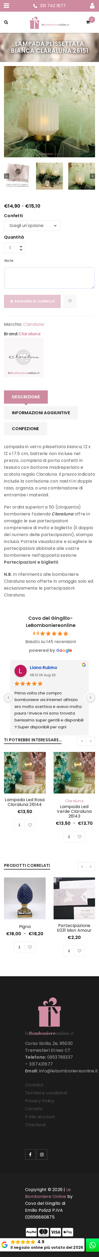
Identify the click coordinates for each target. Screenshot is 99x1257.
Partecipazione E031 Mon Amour (74, 927)
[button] (19, 825)
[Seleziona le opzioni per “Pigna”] (19, 947)
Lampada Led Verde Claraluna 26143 (74, 811)
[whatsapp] (92, 1245)
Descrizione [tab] (26, 397)
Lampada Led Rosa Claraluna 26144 (25, 802)
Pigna (25, 927)
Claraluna (33, 324)
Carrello (34, 1109)
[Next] (90, 697)
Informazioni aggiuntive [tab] (41, 413)
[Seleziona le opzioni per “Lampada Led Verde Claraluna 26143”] (69, 836)
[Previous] (8, 697)
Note (8, 260)
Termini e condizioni (46, 1093)
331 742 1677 (53, 6)
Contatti (34, 1085)
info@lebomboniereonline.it (68, 1071)
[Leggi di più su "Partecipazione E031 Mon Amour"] (69, 951)
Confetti (13, 216)
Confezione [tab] (25, 429)
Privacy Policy (40, 1101)
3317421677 (41, 1064)
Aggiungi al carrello (34, 301)
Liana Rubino (43, 668)
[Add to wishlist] (70, 301)
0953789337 (60, 1057)
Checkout (35, 1125)
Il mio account (40, 1117)
